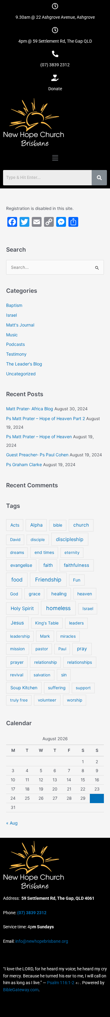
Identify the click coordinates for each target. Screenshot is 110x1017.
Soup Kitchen (23, 687)
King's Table (47, 623)
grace (34, 593)
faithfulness (76, 565)
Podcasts (15, 344)
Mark (45, 636)
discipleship (69, 539)
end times (44, 552)
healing (59, 594)
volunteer (47, 700)
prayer (17, 662)
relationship (45, 662)
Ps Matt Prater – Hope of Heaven (39, 436)
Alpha (36, 525)
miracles (68, 636)
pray (82, 649)
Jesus (17, 623)
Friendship (48, 579)
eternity (71, 552)
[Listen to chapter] (77, 982)
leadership (20, 636)
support (83, 687)
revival (16, 674)
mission (17, 648)
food (17, 579)
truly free (19, 700)
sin (64, 674)
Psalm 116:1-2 (60, 982)
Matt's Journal (20, 324)
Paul (62, 648)
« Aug (12, 823)
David (15, 539)
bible (57, 525)
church (81, 525)
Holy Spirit (22, 608)
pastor (41, 648)
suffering (56, 687)
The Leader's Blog (24, 363)
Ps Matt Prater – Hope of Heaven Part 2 (45, 418)
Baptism (14, 305)
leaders (76, 623)
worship (74, 700)
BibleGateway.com (20, 989)
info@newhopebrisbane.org (41, 941)
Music (12, 334)
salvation (42, 674)
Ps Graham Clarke (24, 464)
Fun (76, 580)
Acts (14, 525)
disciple (38, 539)
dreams (17, 552)
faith (48, 565)
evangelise (21, 565)
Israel (11, 315)
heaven (84, 593)
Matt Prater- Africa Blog (29, 408)
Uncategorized (21, 373)
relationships (79, 662)
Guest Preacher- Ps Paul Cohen (37, 454)
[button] (55, 158)
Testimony (16, 354)
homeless (58, 608)
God (14, 593)
